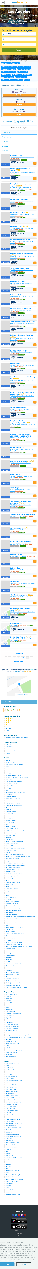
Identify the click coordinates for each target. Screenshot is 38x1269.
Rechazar (24, 1264)
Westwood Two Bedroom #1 (20, 268)
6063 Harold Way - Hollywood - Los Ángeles (23, 296)
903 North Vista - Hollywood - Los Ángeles (22, 323)
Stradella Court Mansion (18, 461)
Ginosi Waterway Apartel (19, 595)
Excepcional (17, 315)
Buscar (19, 50)
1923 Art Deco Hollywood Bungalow (22, 514)
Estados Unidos (9, 60)
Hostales (16, 63)
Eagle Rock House (16, 623)
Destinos (19, 1233)
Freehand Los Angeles (18, 637)
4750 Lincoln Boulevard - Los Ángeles (21, 283)
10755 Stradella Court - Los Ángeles (21, 463)
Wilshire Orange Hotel (18, 213)
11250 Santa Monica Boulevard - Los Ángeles (23, 172)
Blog (18, 1236)
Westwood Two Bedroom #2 (20, 240)
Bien (15, 177)
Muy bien (16, 193)
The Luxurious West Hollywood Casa (22, 322)
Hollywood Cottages (17, 295)
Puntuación (17, 344)
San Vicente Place (16, 155)
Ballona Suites (15, 568)
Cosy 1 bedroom (15, 363)
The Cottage (14, 488)
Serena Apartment (16, 528)
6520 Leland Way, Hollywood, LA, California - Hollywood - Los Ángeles (22, 543)
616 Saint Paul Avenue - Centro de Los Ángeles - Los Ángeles (20, 188)
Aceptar (7, 1264)
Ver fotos (6, 177)
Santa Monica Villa (16, 555)
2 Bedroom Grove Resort (18, 350)
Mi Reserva (19, 1231)
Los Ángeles (14, 625)
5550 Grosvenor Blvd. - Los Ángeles (21, 530)
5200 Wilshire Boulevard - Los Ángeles (21, 352)
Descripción (24, 160)
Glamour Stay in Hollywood (19, 199)
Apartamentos (7, 63)
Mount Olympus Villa (17, 448)
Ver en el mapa (15, 158)
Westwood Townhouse (18, 407)
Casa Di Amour (15, 474)
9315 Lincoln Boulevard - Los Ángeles (21, 438)
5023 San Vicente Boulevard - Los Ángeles (22, 157)
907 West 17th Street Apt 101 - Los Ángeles (23, 583)
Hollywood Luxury (16, 226)
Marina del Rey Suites (17, 281)
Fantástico (17, 162)
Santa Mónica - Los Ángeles (18, 556)
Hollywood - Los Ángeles (18, 516)
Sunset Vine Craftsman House (20, 541)
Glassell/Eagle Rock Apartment (20, 308)
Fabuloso (17, 302)
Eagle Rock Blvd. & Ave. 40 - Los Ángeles (22, 310)
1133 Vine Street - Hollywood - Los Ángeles (23, 424)
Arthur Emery (15, 581)
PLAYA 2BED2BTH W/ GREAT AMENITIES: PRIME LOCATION (20, 435)
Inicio (2, 60)
